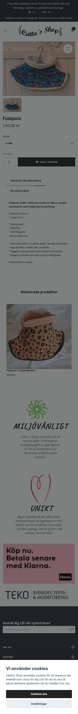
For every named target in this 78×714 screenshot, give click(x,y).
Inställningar (39, 703)
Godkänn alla (39, 693)
